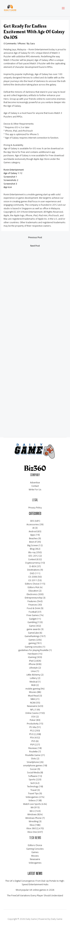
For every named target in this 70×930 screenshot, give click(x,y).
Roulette (33, 751)
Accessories (33, 524)
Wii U (32, 811)
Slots (33, 758)
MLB (33, 685)
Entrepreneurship (33, 597)
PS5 (33, 741)
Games (32, 639)
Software (32, 776)
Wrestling (33, 821)
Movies (33, 692)
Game (32, 626)
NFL (32, 709)
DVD (32, 573)
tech (33, 783)
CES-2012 (33, 556)
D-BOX (32, 566)
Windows (32, 814)
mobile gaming (32, 688)
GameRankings (32, 636)
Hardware (33, 653)
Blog (32, 549)
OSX (33, 716)
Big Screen (32, 545)
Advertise (35, 482)
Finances (32, 604)
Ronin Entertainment (14, 169)
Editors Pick (33, 587)
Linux (33, 671)
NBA (33, 699)
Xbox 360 (31, 828)
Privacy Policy (35, 507)
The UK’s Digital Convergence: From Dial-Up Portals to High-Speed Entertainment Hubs (35, 883)
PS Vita (32, 727)
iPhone (21, 43)
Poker (33, 720)
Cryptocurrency (32, 562)
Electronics (32, 594)
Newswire (32, 706)
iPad (31, 660)
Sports (32, 779)
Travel (33, 790)
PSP (32, 744)
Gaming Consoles (35, 849)
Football (33, 612)
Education (33, 590)
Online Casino (32, 713)
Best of (32, 542)
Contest (32, 559)
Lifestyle (33, 667)
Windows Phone (33, 818)
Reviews (32, 748)
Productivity (33, 723)
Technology (32, 786)
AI (33, 528)
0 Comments (10, 43)
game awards (33, 629)
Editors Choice (32, 583)
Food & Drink (33, 608)
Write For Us (35, 489)
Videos (32, 800)
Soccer (33, 769)
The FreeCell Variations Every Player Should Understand (35, 895)
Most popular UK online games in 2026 (35, 890)
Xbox (32, 825)
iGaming (32, 657)
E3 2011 (33, 580)
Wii (32, 807)
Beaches (33, 538)
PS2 (32, 730)
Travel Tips (33, 793)
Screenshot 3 (10, 183)
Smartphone (33, 762)
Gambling (32, 622)
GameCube (33, 633)
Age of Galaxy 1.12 (13, 173)
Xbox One (32, 832)
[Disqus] (35, 295)
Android (33, 531)
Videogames (32, 797)
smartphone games (32, 765)
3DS (32, 521)
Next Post (35, 245)
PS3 (31, 734)
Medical (33, 681)
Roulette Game (32, 755)
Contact (35, 486)
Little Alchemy (33, 674)
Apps (32, 535)
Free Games (33, 615)
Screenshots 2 (11, 180)
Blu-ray (32, 552)
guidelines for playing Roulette (33, 650)
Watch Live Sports (32, 804)
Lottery (33, 678)
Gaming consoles (33, 646)
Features (32, 601)
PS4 (32, 737)
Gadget (32, 619)
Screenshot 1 (10, 176)
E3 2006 (33, 576)
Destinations (33, 569)
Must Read (33, 695)
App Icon (8, 187)
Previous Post (35, 237)
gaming (32, 643)
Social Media (33, 772)
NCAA (33, 702)
